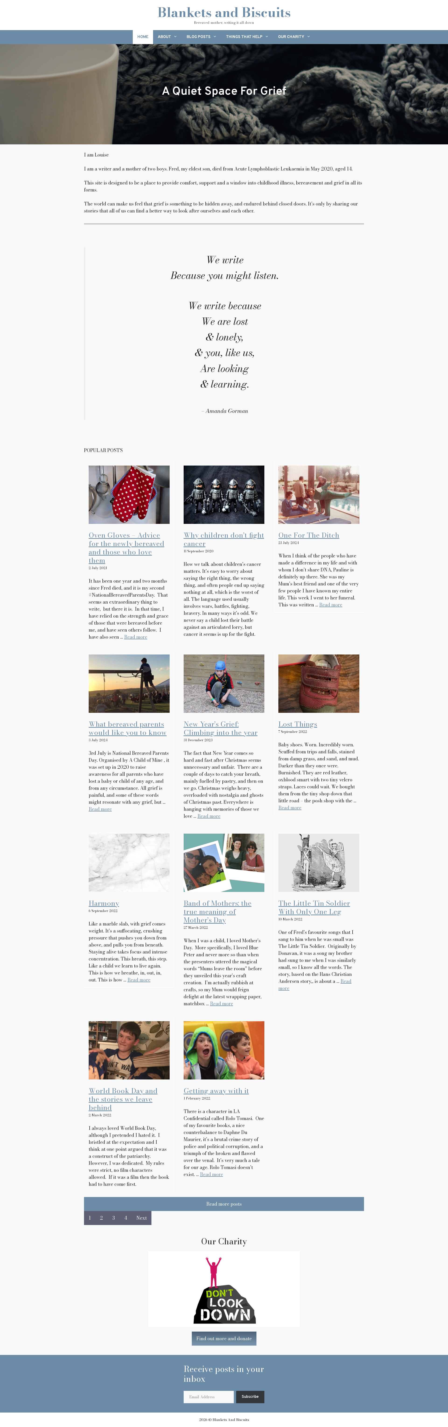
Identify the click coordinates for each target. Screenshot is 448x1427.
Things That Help (244, 37)
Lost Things (297, 724)
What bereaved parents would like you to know (128, 728)
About (164, 37)
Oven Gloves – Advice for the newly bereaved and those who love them (126, 548)
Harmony (104, 903)
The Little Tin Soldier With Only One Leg (314, 907)
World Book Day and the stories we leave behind (123, 1099)
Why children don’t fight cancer (224, 539)
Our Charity (291, 37)
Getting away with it (216, 1090)
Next (141, 1218)
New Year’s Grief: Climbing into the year (221, 728)
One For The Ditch (308, 535)
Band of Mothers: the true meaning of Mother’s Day (218, 911)
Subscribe (250, 1397)
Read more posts (224, 1204)
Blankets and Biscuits (224, 12)
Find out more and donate (224, 1338)
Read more (135, 636)
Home (142, 37)
